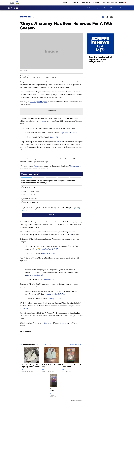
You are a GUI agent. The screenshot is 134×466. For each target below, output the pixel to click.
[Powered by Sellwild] (78, 400)
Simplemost (48, 323)
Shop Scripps (108, 3)
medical (59, 141)
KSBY (14, 8)
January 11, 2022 (54, 298)
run (70, 234)
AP (26, 70)
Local (73, 3)
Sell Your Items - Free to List (44, 345)
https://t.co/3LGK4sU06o (69, 132)
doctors (42, 121)
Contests (122, 8)
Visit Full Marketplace (75, 344)
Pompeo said (74, 166)
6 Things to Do (114, 8)
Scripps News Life (28, 17)
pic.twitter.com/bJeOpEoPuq (55, 294)
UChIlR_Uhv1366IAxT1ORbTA (17, 8)
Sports (98, 3)
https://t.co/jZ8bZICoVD (49, 249)
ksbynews (9, 8)
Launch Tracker (104, 8)
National (81, 3)
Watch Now (120, 3)
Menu (65, 2)
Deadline (25, 308)
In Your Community (92, 8)
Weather (90, 3)
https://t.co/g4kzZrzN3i (35, 275)
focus (36, 166)
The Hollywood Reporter (38, 101)
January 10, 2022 (56, 137)
